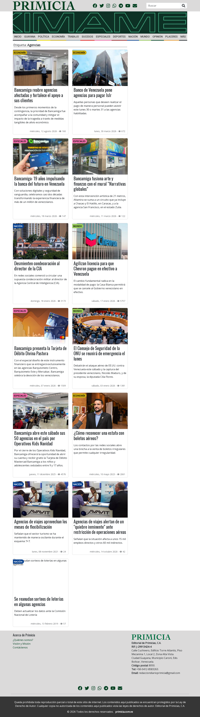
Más (183, 36)
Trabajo (73, 36)
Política (43, 36)
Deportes (119, 36)
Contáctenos (20, 647)
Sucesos (87, 36)
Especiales (103, 36)
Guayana (29, 36)
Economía (58, 36)
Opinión (157, 36)
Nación (133, 36)
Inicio (17, 36)
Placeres (171, 36)
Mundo (145, 36)
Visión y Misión (21, 643)
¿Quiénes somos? (23, 640)
